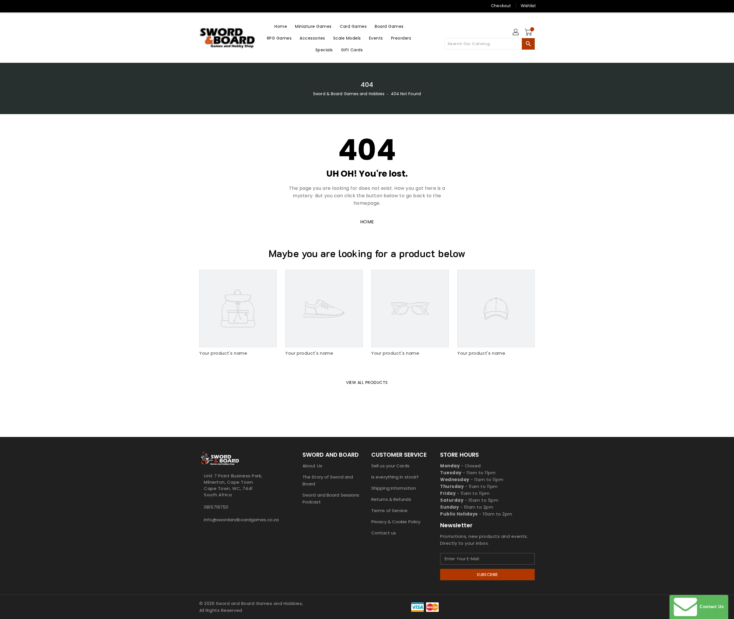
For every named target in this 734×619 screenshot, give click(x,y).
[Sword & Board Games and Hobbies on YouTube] (246, 5)
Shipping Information (393, 488)
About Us (312, 466)
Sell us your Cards (390, 466)
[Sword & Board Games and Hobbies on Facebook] (191, 5)
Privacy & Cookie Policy (395, 522)
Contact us (383, 533)
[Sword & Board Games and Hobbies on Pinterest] (213, 5)
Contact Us (710, 606)
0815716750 (216, 507)
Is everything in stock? (395, 477)
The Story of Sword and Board (327, 480)
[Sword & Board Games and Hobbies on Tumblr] (235, 5)
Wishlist (528, 6)
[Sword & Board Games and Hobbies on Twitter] (202, 5)
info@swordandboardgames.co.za (239, 520)
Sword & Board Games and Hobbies (348, 94)
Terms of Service (389, 510)
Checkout (501, 6)
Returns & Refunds (391, 499)
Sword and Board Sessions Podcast (330, 498)
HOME (367, 221)
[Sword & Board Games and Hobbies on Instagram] (224, 5)
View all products (367, 382)
